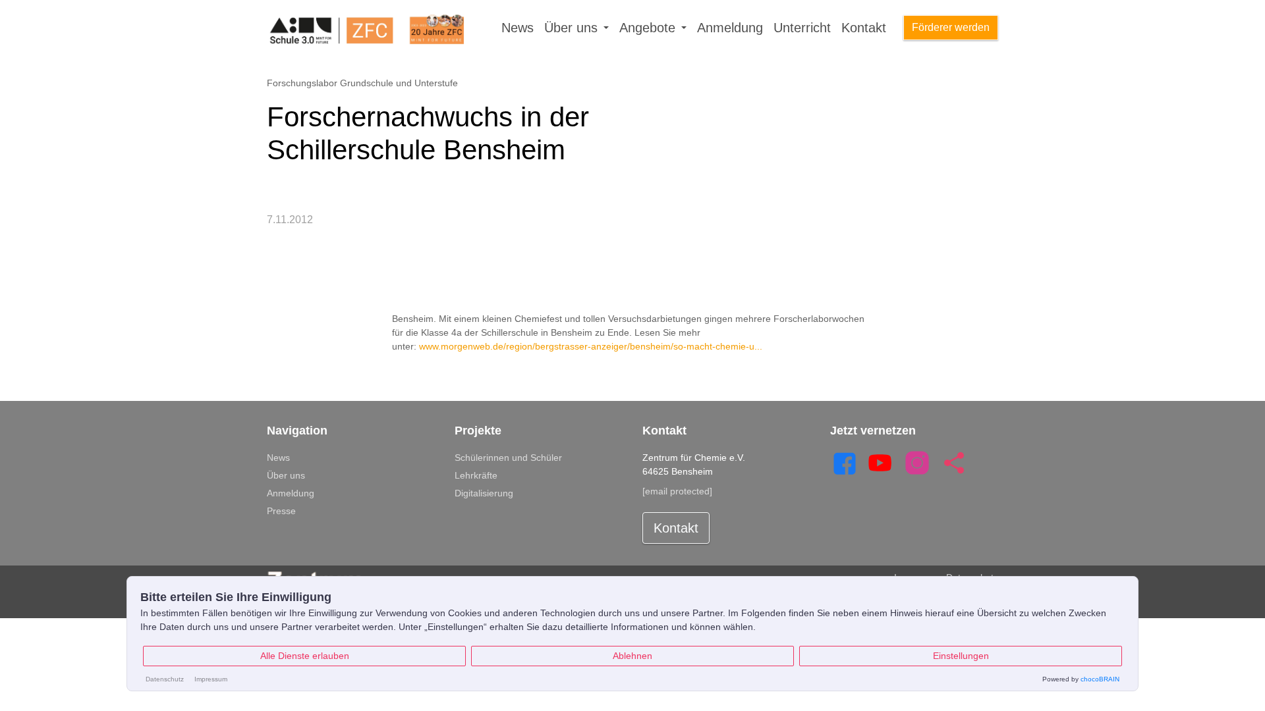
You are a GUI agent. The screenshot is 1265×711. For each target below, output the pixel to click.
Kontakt (863, 27)
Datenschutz (165, 679)
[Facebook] (843, 461)
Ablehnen (632, 655)
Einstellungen (961, 655)
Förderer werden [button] (951, 27)
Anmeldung (730, 27)
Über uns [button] (573, 27)
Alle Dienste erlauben (304, 655)
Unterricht (802, 27)
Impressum (210, 679)
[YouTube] (880, 461)
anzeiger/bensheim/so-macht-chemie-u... (676, 346)
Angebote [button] (649, 27)
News (517, 27)
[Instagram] (917, 461)
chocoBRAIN (1100, 679)
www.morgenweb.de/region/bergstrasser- (505, 346)
